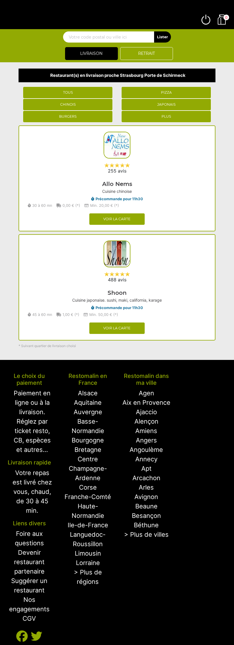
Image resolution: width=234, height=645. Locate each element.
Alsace (88, 393)
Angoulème (146, 449)
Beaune (146, 506)
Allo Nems (117, 184)
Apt (146, 468)
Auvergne (88, 412)
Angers (146, 440)
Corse (88, 487)
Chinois (68, 104)
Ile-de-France (88, 525)
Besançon (146, 515)
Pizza (166, 92)
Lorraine (88, 562)
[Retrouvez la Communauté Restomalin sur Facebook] (23, 636)
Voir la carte (116, 219)
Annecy (146, 459)
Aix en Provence (146, 402)
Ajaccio (146, 412)
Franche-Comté (87, 496)
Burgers (67, 116)
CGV (29, 618)
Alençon (146, 421)
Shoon (117, 292)
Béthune (146, 525)
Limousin (88, 553)
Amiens (146, 430)
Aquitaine (88, 402)
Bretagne (87, 449)
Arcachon (146, 478)
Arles (146, 487)
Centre (88, 459)
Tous (68, 92)
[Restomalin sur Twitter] (36, 636)
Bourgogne (88, 440)
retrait (146, 53)
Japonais (166, 104)
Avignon (146, 496)
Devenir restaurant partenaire (29, 562)
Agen (146, 393)
